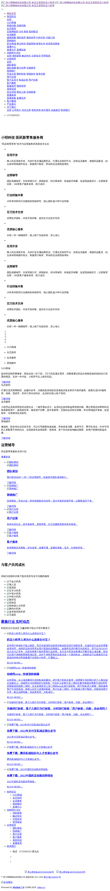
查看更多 (5, 457)
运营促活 (17, 819)
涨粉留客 (17, 813)
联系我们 (11, 846)
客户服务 (17, 837)
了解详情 (5, 382)
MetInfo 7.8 (18, 887)
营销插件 (17, 804)
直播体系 (17, 843)
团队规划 (17, 828)
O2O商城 (17, 795)
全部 (9, 19)
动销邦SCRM (13, 810)
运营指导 (11, 825)
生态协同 (17, 798)
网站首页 (11, 13)
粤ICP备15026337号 (52, 877)
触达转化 (17, 816)
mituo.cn (41, 887)
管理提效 (17, 822)
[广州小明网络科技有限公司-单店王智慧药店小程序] (55, 4)
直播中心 (17, 807)
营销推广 (17, 831)
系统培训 (17, 840)
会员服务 (17, 801)
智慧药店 (11, 792)
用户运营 (17, 834)
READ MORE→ (15, 663)
